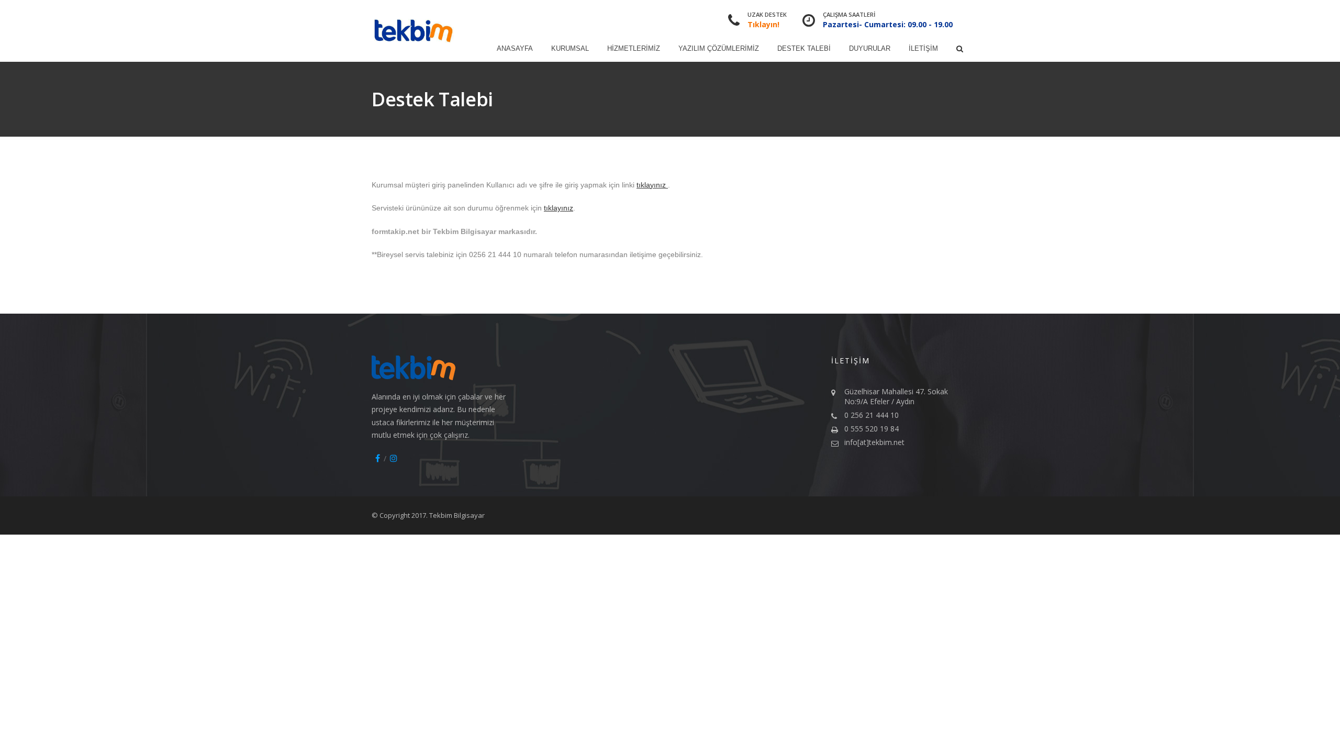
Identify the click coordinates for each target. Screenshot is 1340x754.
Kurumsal (570, 48)
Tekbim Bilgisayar (457, 515)
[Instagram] (393, 458)
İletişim (923, 48)
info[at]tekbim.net (874, 442)
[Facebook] (378, 458)
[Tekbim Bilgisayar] (413, 31)
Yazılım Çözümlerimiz (718, 48)
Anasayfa (515, 48)
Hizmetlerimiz (633, 48)
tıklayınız (652, 185)
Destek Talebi (804, 48)
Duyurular (869, 48)
